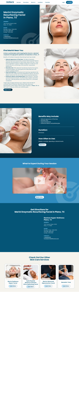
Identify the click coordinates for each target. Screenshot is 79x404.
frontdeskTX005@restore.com (10, 38)
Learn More (13, 286)
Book (69, 2)
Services (19, 2)
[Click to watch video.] (39, 181)
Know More (26, 2)
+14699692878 (6, 36)
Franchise (47, 2)
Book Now (42, 145)
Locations (40, 2)
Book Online (8, 90)
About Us (33, 2)
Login (63, 2)
